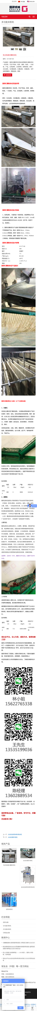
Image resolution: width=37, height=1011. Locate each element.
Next (31, 36)
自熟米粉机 (9, 909)
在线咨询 (8, 75)
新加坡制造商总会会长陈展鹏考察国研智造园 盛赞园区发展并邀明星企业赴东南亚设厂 (19, 947)
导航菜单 (4, 16)
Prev (5, 36)
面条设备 (5, 922)
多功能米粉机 (7, 929)
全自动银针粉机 (12, 837)
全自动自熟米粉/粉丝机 (15, 834)
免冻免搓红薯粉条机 (9, 865)
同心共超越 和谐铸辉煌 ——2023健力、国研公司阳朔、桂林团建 (18, 953)
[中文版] (21, 1)
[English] (31, 1)
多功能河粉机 (7, 926)
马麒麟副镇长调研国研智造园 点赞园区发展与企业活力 (19, 942)
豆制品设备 (6, 932)
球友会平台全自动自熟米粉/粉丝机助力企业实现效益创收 (19, 959)
